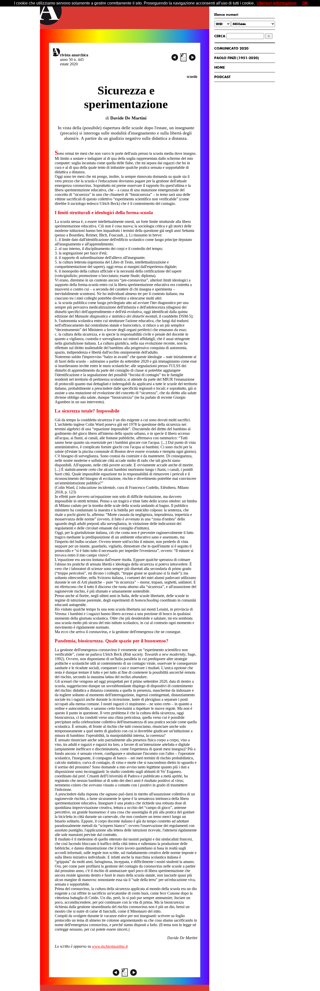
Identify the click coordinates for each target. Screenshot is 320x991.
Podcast (222, 77)
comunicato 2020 (231, 48)
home (219, 67)
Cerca (219, 36)
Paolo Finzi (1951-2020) (236, 58)
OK (305, 3)
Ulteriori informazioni (276, 3)
